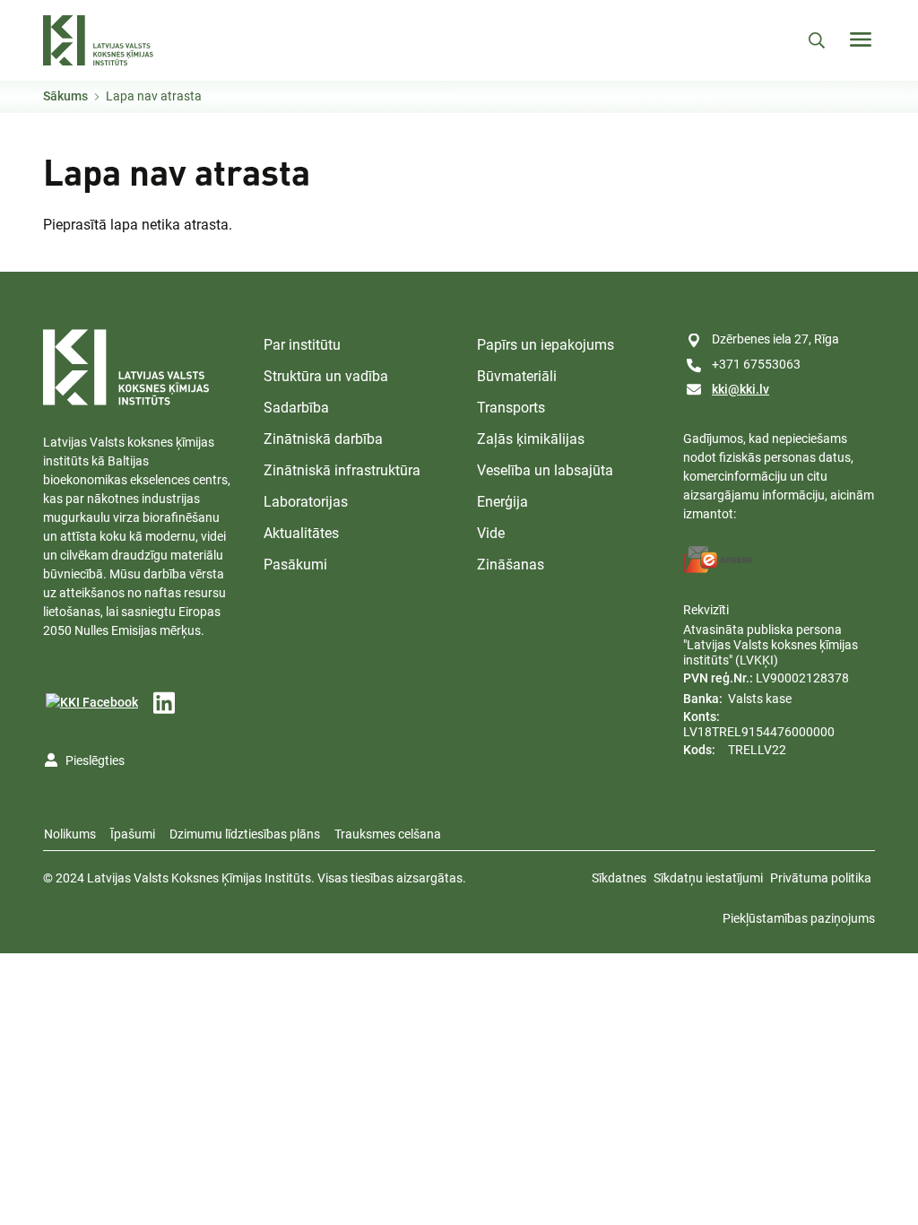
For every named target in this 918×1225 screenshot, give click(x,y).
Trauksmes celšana (387, 834)
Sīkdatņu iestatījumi (708, 878)
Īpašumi (132, 834)
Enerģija (502, 501)
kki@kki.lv (740, 389)
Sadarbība (296, 407)
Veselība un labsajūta (545, 470)
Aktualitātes (301, 533)
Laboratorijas (306, 501)
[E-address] (718, 559)
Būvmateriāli (517, 376)
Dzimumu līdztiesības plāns (244, 834)
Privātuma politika (820, 878)
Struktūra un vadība (326, 376)
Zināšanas (510, 564)
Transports (511, 407)
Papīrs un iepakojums (545, 344)
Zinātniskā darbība (323, 438)
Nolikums (70, 834)
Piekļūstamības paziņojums (799, 918)
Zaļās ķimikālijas (531, 438)
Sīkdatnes (619, 878)
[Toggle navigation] (861, 39)
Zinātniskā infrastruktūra (342, 470)
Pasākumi (295, 564)
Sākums (65, 96)
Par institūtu (302, 344)
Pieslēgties (95, 760)
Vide (491, 533)
